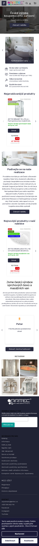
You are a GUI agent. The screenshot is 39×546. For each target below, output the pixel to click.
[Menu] (4, 3)
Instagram (5, 511)
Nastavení (19, 534)
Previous (3, 50)
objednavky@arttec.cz (10, 501)
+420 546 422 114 (8, 504)
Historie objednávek (9, 491)
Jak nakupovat (7, 451)
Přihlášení (5, 488)
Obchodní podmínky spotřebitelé (14, 467)
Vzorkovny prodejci (9, 457)
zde (3, 528)
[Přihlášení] (30, 3)
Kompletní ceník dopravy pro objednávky (17, 473)
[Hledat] (26, 3)
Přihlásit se (8, 425)
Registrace (6, 484)
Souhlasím (29, 541)
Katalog (4, 438)
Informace (6, 441)
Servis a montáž (8, 454)
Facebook (5, 508)
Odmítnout (10, 541)
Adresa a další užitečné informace (15, 470)
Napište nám (6, 448)
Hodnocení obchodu (9, 461)
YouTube (5, 514)
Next (37, 50)
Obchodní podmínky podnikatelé (14, 464)
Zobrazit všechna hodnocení (19, 349)
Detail (13, 131)
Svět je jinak (6, 445)
